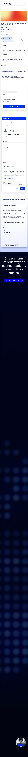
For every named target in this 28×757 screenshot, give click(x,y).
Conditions (5, 90)
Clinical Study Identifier (7, 94)
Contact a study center (14, 106)
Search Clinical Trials (5, 9)
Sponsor (4, 98)
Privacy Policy (10, 178)
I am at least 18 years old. (9, 166)
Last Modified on (6, 101)
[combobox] (5, 163)
